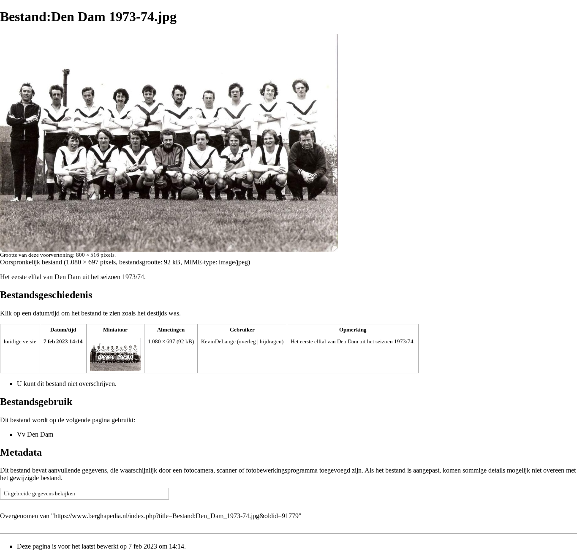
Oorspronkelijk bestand (31, 262)
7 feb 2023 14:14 (63, 341)
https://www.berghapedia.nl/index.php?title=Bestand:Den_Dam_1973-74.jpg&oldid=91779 (176, 515)
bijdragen (271, 341)
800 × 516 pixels (95, 255)
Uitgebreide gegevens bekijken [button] (39, 493)
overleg (247, 341)
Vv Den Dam (35, 434)
